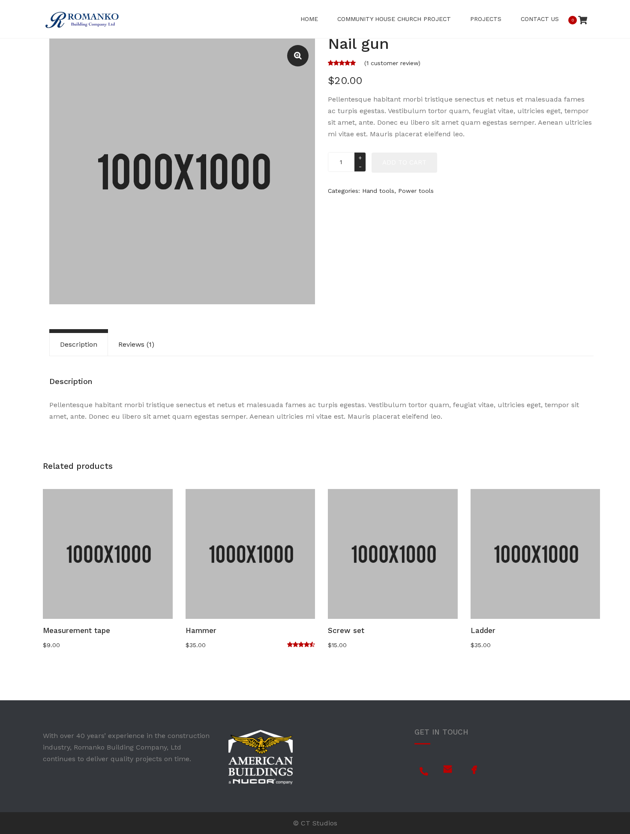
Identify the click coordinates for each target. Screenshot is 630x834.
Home (309, 18)
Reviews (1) (136, 344)
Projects (485, 18)
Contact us (540, 18)
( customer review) (392, 63)
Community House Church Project (394, 18)
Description (78, 344)
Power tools (416, 190)
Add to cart (404, 162)
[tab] (78, 344)
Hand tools (378, 190)
